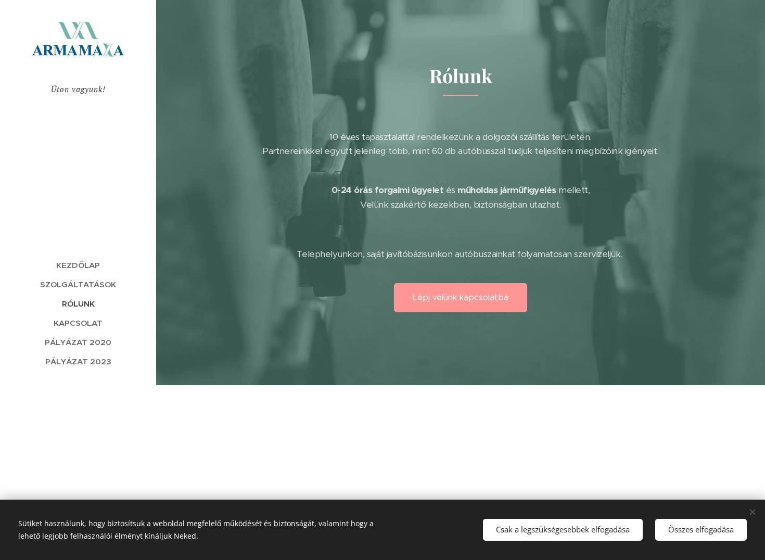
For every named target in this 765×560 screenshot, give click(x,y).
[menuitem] (78, 265)
